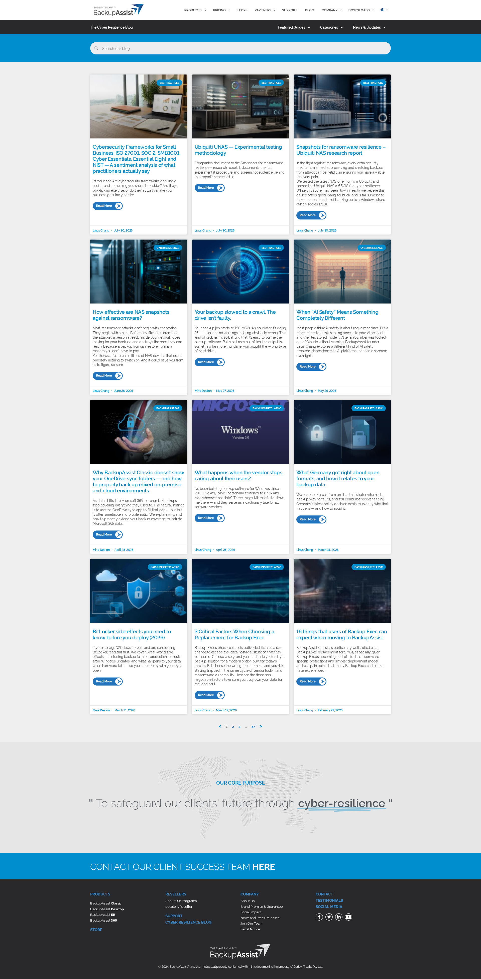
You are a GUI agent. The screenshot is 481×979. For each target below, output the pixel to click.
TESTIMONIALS (329, 900)
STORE (96, 929)
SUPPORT (173, 915)
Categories (329, 27)
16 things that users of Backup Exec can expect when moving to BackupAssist (341, 634)
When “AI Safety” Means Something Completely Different (337, 314)
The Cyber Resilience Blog (111, 27)
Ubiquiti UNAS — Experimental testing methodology (238, 149)
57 (253, 726)
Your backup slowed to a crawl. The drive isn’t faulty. (235, 314)
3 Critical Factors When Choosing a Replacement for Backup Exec (234, 634)
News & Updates (367, 27)
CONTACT (324, 893)
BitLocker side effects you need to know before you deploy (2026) (132, 634)
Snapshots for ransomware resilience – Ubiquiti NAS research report (341, 149)
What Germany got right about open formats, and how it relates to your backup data (337, 478)
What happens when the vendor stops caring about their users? (238, 475)
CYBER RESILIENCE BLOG (188, 922)
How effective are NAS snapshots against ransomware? (131, 314)
